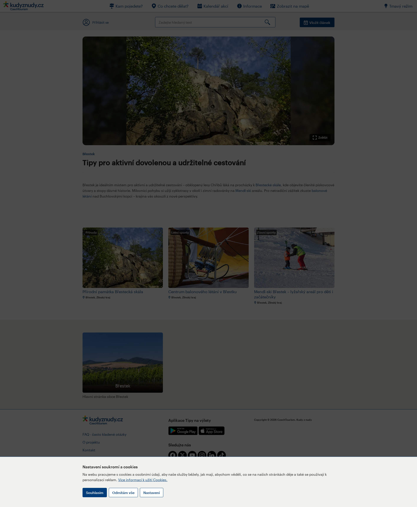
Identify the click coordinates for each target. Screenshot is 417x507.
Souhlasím (94, 492)
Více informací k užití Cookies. (142, 480)
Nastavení (151, 492)
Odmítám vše (123, 492)
